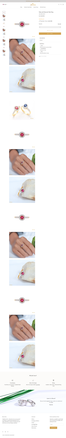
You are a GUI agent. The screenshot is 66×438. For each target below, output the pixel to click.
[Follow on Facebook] (2, 431)
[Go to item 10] (4, 44)
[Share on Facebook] (41, 56)
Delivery (33, 419)
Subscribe (53, 427)
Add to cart (50, 30)
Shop (21, 7)
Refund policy (34, 427)
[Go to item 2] (4, 16)
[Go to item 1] (4, 12)
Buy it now (50, 33)
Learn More (38, 384)
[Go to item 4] (4, 23)
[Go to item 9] (4, 40)
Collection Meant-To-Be (28, 7)
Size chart (59, 23)
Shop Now (51, 404)
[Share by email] (45, 56)
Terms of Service (34, 426)
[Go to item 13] (4, 54)
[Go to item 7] (4, 33)
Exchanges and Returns (35, 420)
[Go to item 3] (4, 19)
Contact (33, 422)
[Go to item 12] (4, 51)
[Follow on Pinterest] (7, 431)
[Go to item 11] (4, 47)
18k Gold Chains (43, 7)
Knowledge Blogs (34, 424)
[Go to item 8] (4, 37)
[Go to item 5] (4, 26)
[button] (5, 4)
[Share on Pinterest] (44, 56)
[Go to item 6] (4, 30)
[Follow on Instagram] (5, 431)
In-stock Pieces (35, 7)
